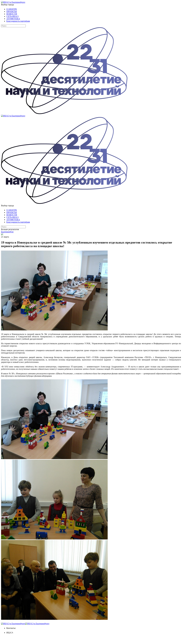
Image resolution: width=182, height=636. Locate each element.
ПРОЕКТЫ (11, 11)
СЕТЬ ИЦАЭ (12, 16)
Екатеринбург (7, 232)
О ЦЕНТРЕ (11, 9)
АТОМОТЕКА (13, 19)
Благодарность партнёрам (18, 21)
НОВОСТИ (11, 14)
